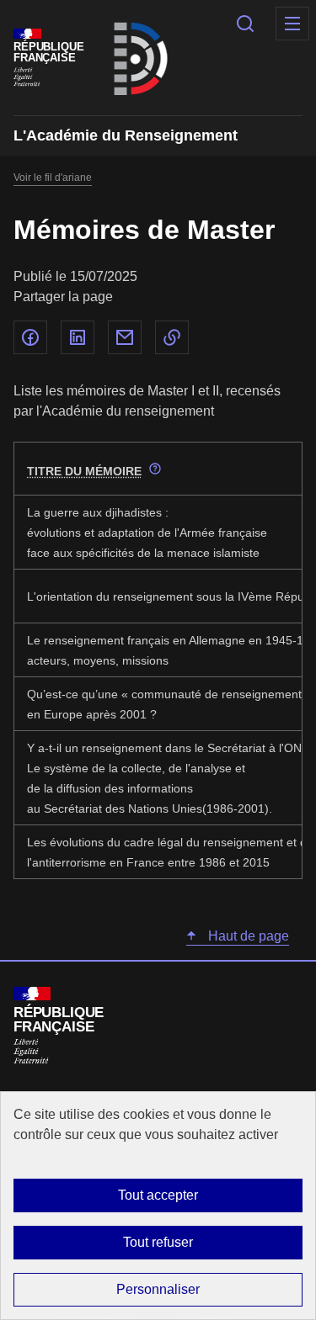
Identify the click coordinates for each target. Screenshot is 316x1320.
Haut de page (247, 936)
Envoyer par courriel (125, 337)
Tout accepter (158, 1195)
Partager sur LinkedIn (77, 337)
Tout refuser (158, 1242)
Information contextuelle (155, 468)
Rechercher (245, 23)
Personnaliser (158, 1289)
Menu (292, 23)
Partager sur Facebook (30, 337)
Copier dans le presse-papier (172, 337)
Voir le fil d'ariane (52, 177)
